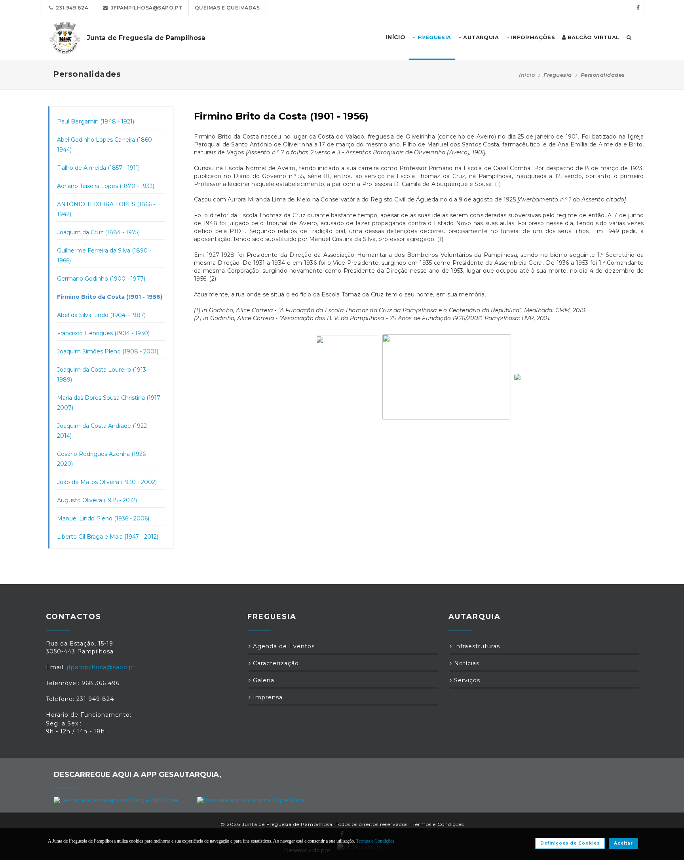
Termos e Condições (438, 824)
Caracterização (275, 663)
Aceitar (623, 843)
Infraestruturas (476, 646)
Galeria (262, 680)
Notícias (465, 663)
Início (527, 75)
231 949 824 (70, 8)
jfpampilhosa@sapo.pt (145, 8)
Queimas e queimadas (227, 8)
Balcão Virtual (592, 37)
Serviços (466, 680)
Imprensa (267, 697)
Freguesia (433, 37)
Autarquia (480, 37)
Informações (532, 37)
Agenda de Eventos (283, 646)
